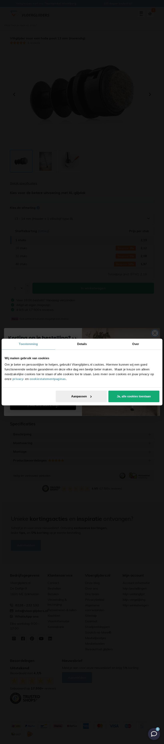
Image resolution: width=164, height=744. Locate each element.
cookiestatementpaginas (48, 379)
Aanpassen (79, 396)
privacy (17, 379)
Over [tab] (135, 344)
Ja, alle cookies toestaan (134, 396)
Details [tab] (82, 344)
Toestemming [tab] (28, 344)
